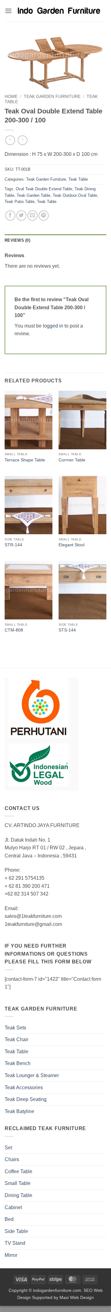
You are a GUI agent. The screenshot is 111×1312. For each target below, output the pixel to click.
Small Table (18, 1183)
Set (8, 1147)
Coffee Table (18, 1171)
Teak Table (78, 179)
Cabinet (13, 1207)
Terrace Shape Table (25, 460)
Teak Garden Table (33, 195)
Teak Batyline (19, 1111)
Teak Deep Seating (26, 1099)
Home (11, 96)
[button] (8, 10)
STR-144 (13, 545)
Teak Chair (16, 1039)
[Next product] (10, 140)
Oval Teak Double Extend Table (44, 189)
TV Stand (15, 1243)
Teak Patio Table (20, 201)
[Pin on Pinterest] (44, 215)
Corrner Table (72, 460)
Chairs (12, 1159)
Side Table (16, 1231)
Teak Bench (18, 1063)
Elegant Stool (71, 545)
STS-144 (67, 630)
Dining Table (18, 1195)
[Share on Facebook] (10, 215)
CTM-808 (14, 630)
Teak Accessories (24, 1087)
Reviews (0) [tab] (17, 240)
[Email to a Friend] (32, 215)
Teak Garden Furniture (52, 96)
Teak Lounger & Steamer (32, 1075)
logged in (53, 325)
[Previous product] (22, 140)
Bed (9, 1219)
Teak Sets (15, 1027)
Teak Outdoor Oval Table (75, 195)
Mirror (11, 1255)
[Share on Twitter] (21, 215)
